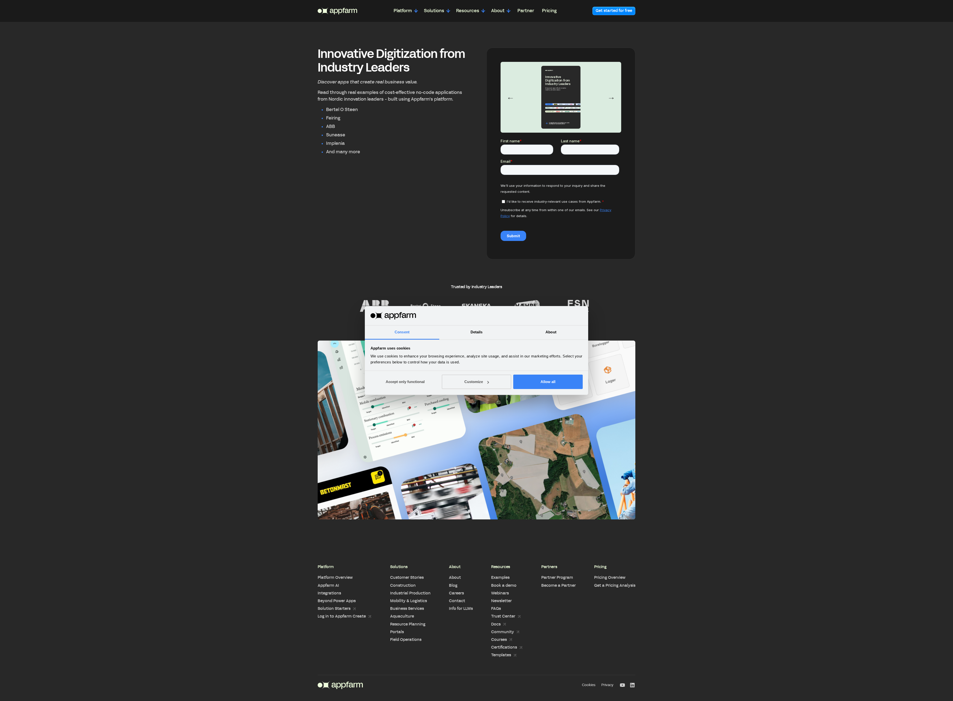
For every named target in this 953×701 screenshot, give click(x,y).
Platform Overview (335, 578)
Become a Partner (558, 585)
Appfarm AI (328, 585)
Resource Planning (407, 624)
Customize (473, 382)
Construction (403, 585)
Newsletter (501, 601)
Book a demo (503, 585)
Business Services (407, 609)
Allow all (548, 382)
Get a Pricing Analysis (614, 585)
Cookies (588, 685)
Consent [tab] (402, 332)
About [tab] (550, 332)
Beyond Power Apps (337, 601)
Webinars (500, 593)
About (455, 578)
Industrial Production (410, 593)
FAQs (496, 609)
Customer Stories (407, 578)
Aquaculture (402, 616)
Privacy (607, 685)
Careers (456, 593)
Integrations (329, 593)
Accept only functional (405, 382)
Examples (500, 578)
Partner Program (557, 578)
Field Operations (405, 640)
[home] (337, 10)
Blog (453, 585)
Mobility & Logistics (408, 601)
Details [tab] (477, 332)
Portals (397, 632)
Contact (457, 601)
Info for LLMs (461, 609)
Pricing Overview (609, 578)
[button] (406, 11)
